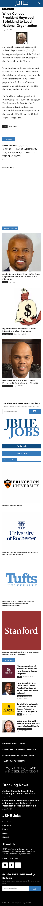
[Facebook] (18, 865)
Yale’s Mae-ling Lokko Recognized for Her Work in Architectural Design (29, 723)
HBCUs (5, 282)
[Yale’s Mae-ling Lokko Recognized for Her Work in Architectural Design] (8, 726)
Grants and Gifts (8, 334)
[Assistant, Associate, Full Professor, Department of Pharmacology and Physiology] (21, 531)
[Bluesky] (5, 865)
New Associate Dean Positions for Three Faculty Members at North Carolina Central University (27, 688)
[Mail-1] (11, 865)
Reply (3, 160)
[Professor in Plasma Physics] (21, 484)
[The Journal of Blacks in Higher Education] (21, 3)
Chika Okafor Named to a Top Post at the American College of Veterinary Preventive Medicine (21, 803)
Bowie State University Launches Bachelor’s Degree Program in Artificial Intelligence (28, 708)
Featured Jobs (10, 460)
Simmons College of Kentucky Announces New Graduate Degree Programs (27, 670)
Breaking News (8, 9)
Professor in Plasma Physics (12, 505)
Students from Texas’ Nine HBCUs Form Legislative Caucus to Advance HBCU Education (21, 276)
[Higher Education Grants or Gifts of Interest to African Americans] (21, 307)
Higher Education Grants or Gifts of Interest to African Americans (19, 329)
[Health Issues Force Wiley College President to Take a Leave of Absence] (21, 358)
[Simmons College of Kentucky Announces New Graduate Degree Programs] (8, 671)
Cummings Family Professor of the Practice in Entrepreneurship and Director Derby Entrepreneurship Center (18, 603)
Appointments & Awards (25, 696)
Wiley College (13, 126)
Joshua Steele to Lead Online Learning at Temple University (18, 792)
